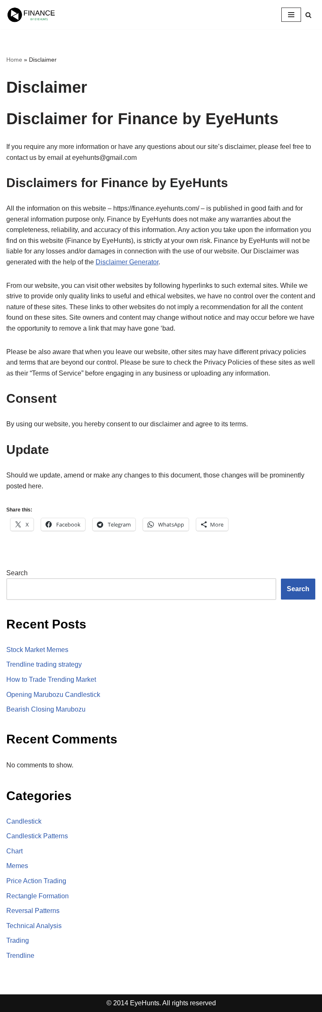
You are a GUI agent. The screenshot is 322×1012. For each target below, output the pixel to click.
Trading (17, 940)
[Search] (308, 15)
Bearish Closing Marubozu (46, 709)
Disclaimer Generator (127, 262)
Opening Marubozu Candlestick (53, 694)
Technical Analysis (34, 925)
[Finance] (31, 14)
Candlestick (24, 821)
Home (14, 59)
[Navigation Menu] (291, 15)
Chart (14, 851)
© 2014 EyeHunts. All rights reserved (161, 1003)
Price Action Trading (36, 880)
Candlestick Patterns (37, 836)
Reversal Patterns (33, 910)
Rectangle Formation (37, 896)
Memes (17, 865)
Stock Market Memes (37, 649)
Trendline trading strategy (44, 664)
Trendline (20, 955)
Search (17, 572)
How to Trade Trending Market (51, 679)
